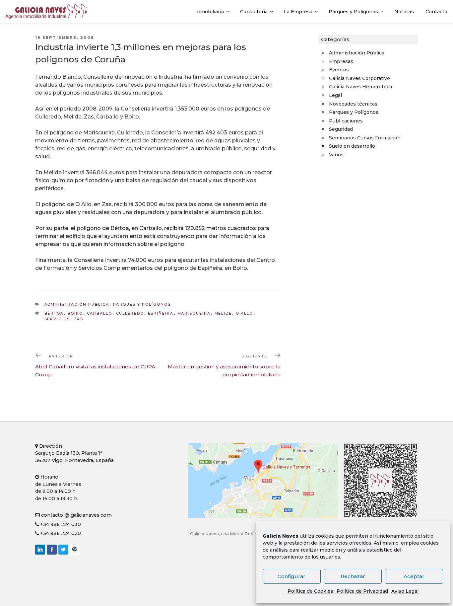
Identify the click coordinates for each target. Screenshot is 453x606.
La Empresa (298, 12)
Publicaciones (346, 121)
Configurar (291, 576)
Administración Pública (76, 304)
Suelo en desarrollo (352, 146)
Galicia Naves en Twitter (63, 550)
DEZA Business (75, 550)
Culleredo (130, 313)
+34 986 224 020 (60, 533)
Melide (223, 313)
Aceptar (414, 576)
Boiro (75, 313)
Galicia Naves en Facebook (52, 550)
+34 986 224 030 (60, 524)
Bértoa (54, 313)
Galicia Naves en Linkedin (40, 550)
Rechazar (353, 576)
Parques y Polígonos (353, 12)
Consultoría (254, 12)
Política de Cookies (310, 591)
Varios (336, 155)
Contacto (436, 12)
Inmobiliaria (209, 12)
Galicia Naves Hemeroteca (360, 87)
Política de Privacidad (362, 591)
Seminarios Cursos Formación (365, 138)
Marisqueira (194, 313)
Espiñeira (161, 313)
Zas (79, 319)
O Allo (244, 313)
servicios (57, 319)
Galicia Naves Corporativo (359, 78)
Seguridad (341, 129)
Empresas (341, 61)
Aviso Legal (405, 591)
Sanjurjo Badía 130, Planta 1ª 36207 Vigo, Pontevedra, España (74, 453)
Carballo (99, 313)
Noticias (404, 12)
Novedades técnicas (353, 104)
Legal (335, 95)
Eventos (339, 70)
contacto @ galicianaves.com (76, 515)
